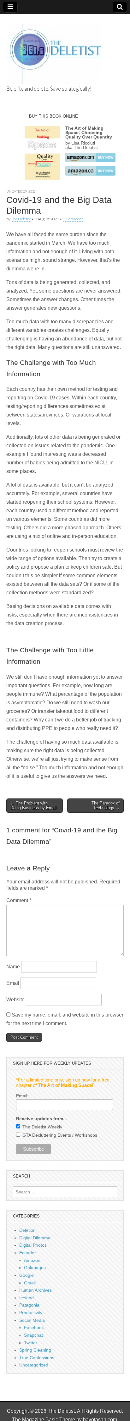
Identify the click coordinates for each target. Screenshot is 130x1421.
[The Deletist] (53, 50)
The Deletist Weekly (42, 1126)
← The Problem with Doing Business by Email (33, 806)
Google (26, 1275)
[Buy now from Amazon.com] (90, 160)
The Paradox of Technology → (106, 806)
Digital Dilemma (34, 1237)
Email (12, 983)
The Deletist (21, 218)
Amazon (32, 1260)
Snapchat (33, 1335)
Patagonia (29, 1305)
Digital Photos (33, 1245)
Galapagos (35, 1267)
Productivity (30, 1312)
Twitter (30, 1342)
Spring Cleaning (35, 1350)
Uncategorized (20, 191)
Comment (18, 900)
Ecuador (27, 1252)
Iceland (26, 1297)
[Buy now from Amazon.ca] (90, 174)
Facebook (34, 1327)
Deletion (27, 1230)
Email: (22, 1095)
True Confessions (36, 1357)
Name (13, 966)
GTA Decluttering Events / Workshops (59, 1135)
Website (15, 999)
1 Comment (73, 218)
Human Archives (35, 1290)
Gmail (30, 1282)
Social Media (32, 1320)
